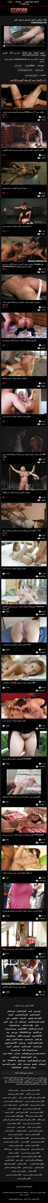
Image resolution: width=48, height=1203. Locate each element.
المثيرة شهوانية (26, 1057)
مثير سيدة (18, 65)
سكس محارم (13, 1090)
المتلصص (14, 1018)
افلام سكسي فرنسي (13, 1175)
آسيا (10, 2)
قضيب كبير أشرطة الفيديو (36, 1061)
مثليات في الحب (27, 1025)
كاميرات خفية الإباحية (35, 1029)
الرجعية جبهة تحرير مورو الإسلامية (33, 1053)
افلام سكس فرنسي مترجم (31, 1156)
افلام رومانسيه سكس (12, 1167)
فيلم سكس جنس (37, 1149)
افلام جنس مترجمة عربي (30, 1153)
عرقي (37, 1025)
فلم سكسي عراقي (16, 1145)
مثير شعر (14, 1032)
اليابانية (10, 1015)
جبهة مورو (37, 1011)
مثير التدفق (22, 1061)
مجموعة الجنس (17, 1039)
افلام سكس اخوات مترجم (34, 1101)
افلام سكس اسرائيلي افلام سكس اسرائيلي (19, 1120)
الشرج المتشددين (21, 1015)
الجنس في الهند (9, 1164)
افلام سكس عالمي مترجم (30, 1090)
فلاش (19, 1064)
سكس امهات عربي (10, 1105)
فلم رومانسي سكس (21, 1149)
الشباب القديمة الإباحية (36, 1022)
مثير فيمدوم (39, 70)
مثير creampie (25, 1032)
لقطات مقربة (7, 1053)
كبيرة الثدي (11, 1011)
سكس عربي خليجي (33, 1094)
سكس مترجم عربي (38, 1138)
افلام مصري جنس (37, 1142)
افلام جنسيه (9, 1112)
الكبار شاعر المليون (34, 1018)
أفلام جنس (25, 1142)
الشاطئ (26, 1067)
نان (16, 1022)
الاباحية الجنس (35, 1015)
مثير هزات (26, 1064)
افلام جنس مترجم (36, 1112)
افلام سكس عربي (13, 1123)
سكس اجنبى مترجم (15, 1134)
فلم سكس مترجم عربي (32, 1108)
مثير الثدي (38, 1039)
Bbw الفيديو (22, 1029)
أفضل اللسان (21, 1011)
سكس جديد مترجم (10, 1097)
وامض (8, 1039)
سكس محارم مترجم (37, 1105)
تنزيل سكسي (28, 1167)
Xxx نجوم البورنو (11, 1043)
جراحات (33, 1067)
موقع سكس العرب (37, 1164)
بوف (7, 1032)
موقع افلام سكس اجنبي (34, 1160)
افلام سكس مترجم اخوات (24, 1005)
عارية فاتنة (22, 1022)
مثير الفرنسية (15, 1050)
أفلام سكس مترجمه (32, 1134)
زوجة (11, 1022)
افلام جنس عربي (13, 1156)
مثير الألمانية (37, 1032)
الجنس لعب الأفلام (23, 1036)
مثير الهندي (15, 1057)
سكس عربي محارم (19, 1171)
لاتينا (4, 1061)
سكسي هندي (8, 1138)
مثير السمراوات (10, 1029)
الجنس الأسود (26, 1046)
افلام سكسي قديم (24, 1178)
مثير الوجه (22, 1043)
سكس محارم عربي (36, 1131)
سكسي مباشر (13, 1153)
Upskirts (11, 1061)
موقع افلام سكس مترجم (15, 1116)
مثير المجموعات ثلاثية (29, 1050)
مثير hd (18, 2)
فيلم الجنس (9, 1160)
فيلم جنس (21, 1127)
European (16, 1067)
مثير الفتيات (25, 4)
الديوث (8, 1046)
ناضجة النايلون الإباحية (25, 70)
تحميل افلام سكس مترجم (13, 1101)
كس (8, 1018)
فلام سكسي (21, 1164)
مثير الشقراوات (14, 1025)
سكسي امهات (21, 1131)
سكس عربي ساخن (34, 1127)
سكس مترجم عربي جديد (31, 1123)
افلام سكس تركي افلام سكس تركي (32, 1097)
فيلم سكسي (39, 1167)
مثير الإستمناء (10, 1036)
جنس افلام (41, 1120)
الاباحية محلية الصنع (32, 2)
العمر (30, 1011)
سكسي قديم (9, 1131)
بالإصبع (34, 1064)
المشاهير (16, 1046)
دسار (35, 1057)
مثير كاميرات (37, 1046)
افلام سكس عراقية (21, 1138)
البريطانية (42, 1064)
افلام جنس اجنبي (21, 1112)
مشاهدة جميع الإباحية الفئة (24, 1073)
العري (6, 1022)
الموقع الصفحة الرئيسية (24, 1186)
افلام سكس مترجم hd (34, 1116)
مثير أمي (17, 1053)
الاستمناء (23, 1018)
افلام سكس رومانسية (16, 1094)
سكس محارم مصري (11, 1142)
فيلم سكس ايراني (14, 1108)
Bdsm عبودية (29, 65)
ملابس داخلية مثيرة (9, 1064)
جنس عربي (11, 1127)
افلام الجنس (23, 1105)
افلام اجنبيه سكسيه (32, 1145)
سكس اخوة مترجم (31, 75)
